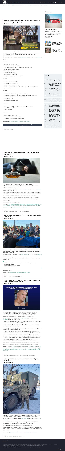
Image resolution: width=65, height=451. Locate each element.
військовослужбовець (11, 355)
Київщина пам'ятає (18, 276)
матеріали (38, 189)
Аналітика (22, 2)
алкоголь (11, 211)
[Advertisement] (22, 14)
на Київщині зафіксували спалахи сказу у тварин (19, 121)
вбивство (26, 355)
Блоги (28, 2)
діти (5, 211)
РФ (20, 355)
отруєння (15, 211)
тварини (8, 129)
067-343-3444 (37, 448)
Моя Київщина (24, 189)
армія (18, 355)
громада (23, 436)
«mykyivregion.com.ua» (53, 444)
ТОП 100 (50, 2)
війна (12, 276)
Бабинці (19, 211)
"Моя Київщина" (24, 57)
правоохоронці (32, 355)
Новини (16, 2)
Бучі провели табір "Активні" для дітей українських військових (23, 432)
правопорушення (25, 211)
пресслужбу (39, 57)
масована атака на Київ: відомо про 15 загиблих (19, 272)
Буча (5, 129)
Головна (10, 2)
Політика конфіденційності (39, 2)
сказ (12, 129)
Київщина (6, 276)
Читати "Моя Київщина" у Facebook (22, 125)
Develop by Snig (59, 449)
